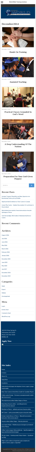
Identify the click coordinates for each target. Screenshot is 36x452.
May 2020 (4, 265)
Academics (5, 383)
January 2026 (5, 255)
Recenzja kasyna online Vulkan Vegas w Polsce (14, 400)
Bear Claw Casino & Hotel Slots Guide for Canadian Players (18, 391)
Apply (3, 286)
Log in (3, 306)
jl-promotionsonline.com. (28, 450)
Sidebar (4, 293)
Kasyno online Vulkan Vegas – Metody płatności (15, 421)
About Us (4, 376)
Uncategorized (6, 296)
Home (3, 369)
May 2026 (4, 245)
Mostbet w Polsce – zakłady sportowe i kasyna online (16, 409)
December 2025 (6, 259)
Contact (4, 372)
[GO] (31, 185)
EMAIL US (5, 337)
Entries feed (5, 309)
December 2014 (6, 276)
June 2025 (4, 262)
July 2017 (4, 269)
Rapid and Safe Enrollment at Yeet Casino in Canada (16, 201)
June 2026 (4, 242)
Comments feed (6, 313)
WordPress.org (6, 316)
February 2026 (6, 252)
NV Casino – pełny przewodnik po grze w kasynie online (17, 412)
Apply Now (5, 379)
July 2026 (4, 238)
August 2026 (5, 235)
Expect (4, 289)
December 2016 (6, 272)
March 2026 (5, 248)
